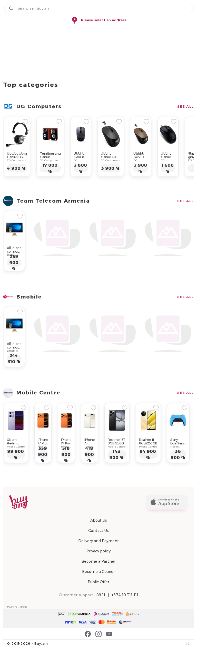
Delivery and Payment (98, 541)
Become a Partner (99, 561)
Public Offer (98, 582)
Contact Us (98, 530)
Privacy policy (98, 551)
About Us (98, 520)
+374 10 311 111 (124, 595)
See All (185, 106)
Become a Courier (98, 571)
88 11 (100, 595)
